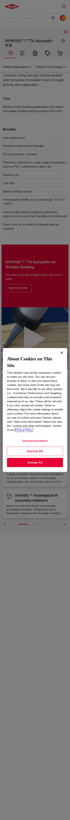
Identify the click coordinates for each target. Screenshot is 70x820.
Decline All (35, 451)
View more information (35, 441)
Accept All (35, 462)
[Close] (62, 352)
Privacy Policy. (24, 430)
